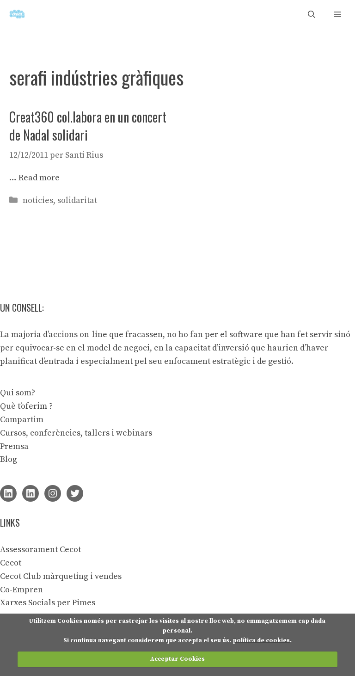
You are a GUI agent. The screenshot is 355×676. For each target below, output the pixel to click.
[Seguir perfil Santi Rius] (8, 493)
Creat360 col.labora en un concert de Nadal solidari (87, 125)
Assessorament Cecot (40, 549)
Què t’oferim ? (26, 406)
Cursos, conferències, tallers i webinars (76, 433)
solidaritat (77, 200)
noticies (38, 200)
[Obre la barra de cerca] (311, 14)
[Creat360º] (17, 14)
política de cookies (261, 640)
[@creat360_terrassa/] (52, 493)
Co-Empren (21, 589)
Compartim (21, 419)
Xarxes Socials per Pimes (47, 602)
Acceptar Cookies (177, 659)
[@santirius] (75, 493)
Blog (8, 459)
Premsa (14, 446)
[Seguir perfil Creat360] (30, 493)
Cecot (10, 563)
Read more (39, 177)
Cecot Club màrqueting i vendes (61, 576)
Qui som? (17, 392)
